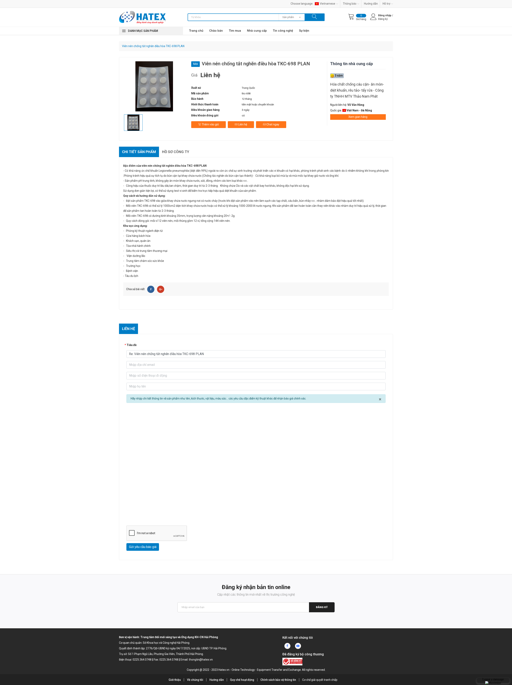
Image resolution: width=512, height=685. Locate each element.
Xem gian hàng (357, 116)
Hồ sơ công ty (175, 152)
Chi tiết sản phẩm (139, 152)
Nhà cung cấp (257, 30)
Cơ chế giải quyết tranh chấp (319, 679)
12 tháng (247, 98)
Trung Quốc (248, 87)
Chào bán (216, 30)
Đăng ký (322, 607)
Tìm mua (235, 30)
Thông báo (349, 3)
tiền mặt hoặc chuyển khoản (258, 104)
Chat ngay (272, 124)
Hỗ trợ (386, 3)
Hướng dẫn (371, 3)
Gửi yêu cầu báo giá (142, 547)
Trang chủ (196, 30)
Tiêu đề (132, 345)
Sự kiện (304, 30)
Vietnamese (327, 3)
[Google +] (160, 289)
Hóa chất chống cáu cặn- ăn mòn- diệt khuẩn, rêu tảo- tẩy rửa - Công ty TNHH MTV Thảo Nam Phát (357, 90)
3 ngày (245, 109)
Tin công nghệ (283, 30)
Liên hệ (242, 124)
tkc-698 (246, 93)
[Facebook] (150, 289)
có (243, 115)
